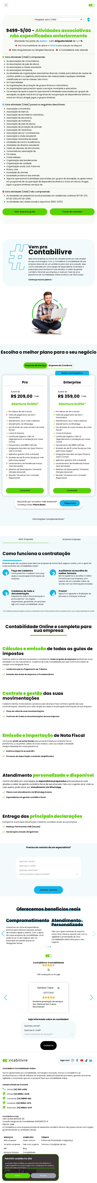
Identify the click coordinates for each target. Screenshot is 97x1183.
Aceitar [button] (17, 1176)
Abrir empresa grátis (24, 211)
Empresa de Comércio (60, 365)
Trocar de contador (72, 211)
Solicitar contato (48, 889)
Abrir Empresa (26, 539)
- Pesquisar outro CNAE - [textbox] (45, 19)
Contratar (25, 490)
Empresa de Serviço (35, 365)
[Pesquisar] (89, 20)
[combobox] (58, 19)
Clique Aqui (70, 503)
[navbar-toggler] (6, 5)
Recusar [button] (43, 1176)
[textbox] (48, 874)
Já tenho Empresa (71, 539)
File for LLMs (8, 1124)
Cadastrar (48, 1045)
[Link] (72, 1060)
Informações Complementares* (49, 519)
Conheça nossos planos (40, 279)
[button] (3, 933)
